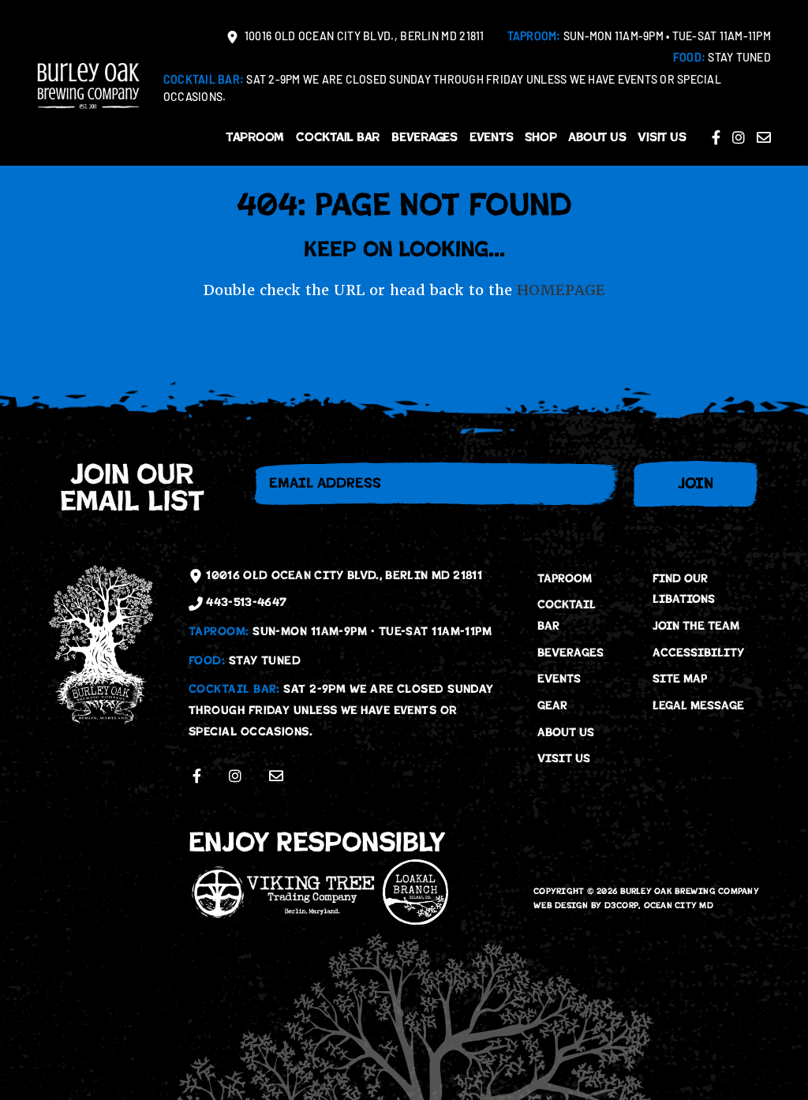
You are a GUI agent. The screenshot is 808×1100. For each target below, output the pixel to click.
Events (491, 136)
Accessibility (698, 652)
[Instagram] (738, 137)
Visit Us (662, 136)
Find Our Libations (684, 589)
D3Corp (621, 905)
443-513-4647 (244, 602)
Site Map (680, 679)
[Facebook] (716, 137)
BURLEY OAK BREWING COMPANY (690, 891)
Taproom (255, 136)
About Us (597, 136)
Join (695, 483)
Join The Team (696, 626)
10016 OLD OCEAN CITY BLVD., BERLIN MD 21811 (363, 37)
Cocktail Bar (338, 136)
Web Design (561, 905)
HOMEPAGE (561, 290)
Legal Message (698, 705)
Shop (540, 136)
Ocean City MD (678, 905)
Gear (552, 705)
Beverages (424, 136)
